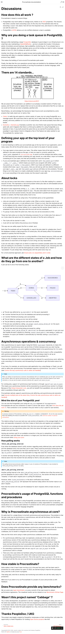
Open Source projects (37, 619)
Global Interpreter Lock (18, 388)
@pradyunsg (15, 631)
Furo (20, 631)
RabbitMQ (23, 44)
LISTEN (14, 30)
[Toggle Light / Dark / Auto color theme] (61, 2)
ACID (44, 21)
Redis (29, 44)
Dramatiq (6, 125)
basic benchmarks (19, 590)
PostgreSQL (27, 42)
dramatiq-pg (15, 125)
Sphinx (8, 631)
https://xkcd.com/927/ (32, 101)
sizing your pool (19, 437)
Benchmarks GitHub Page (55, 592)
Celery (5, 116)
